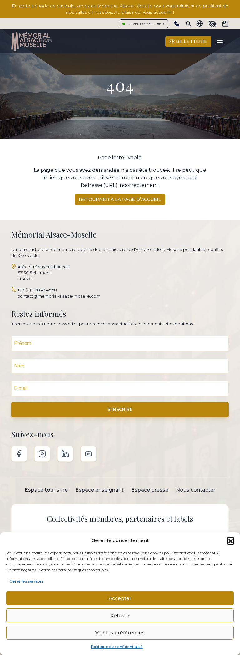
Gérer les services (26, 581)
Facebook (19, 454)
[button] (231, 540)
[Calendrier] (225, 23)
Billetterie (191, 41)
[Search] (188, 24)
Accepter (120, 598)
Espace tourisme (46, 490)
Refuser (120, 615)
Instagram (42, 454)
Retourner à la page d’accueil (120, 199)
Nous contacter (195, 490)
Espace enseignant (99, 490)
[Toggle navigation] (220, 41)
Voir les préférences (120, 633)
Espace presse (149, 490)
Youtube (88, 454)
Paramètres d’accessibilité (212, 23)
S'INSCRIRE (120, 409)
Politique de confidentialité (117, 646)
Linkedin (65, 454)
